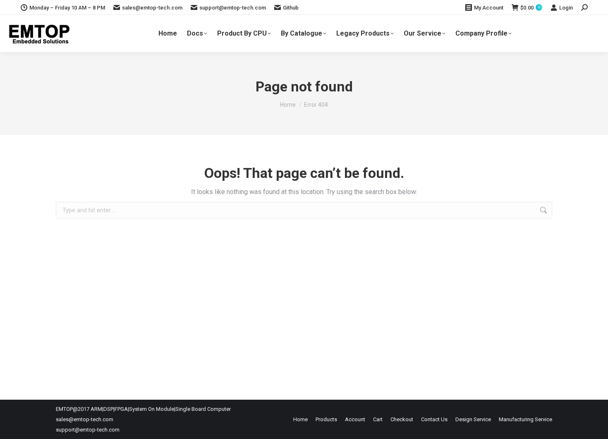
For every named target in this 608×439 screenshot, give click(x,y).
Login (566, 8)
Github (291, 8)
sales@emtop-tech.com (152, 8)
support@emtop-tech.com (232, 8)
